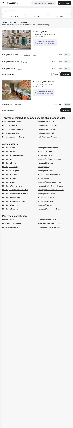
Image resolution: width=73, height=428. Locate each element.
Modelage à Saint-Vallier (46, 197)
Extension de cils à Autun (11, 223)
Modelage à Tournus (45, 205)
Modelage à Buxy (8, 151)
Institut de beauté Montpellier (13, 129)
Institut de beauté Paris (46, 133)
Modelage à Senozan (45, 201)
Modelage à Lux (43, 178)
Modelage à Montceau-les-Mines (49, 182)
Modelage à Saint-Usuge (11, 197)
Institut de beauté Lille (46, 122)
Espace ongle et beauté (43, 81)
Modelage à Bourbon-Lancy (48, 148)
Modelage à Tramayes (10, 209)
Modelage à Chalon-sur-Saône (13, 155)
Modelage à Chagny (45, 151)
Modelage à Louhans (9, 178)
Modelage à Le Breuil (45, 171)
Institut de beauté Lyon (10, 125)
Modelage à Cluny (8, 159)
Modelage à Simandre (10, 205)
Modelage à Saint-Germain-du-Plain (51, 190)
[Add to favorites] (28, 32)
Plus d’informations (8, 74)
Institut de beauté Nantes (47, 129)
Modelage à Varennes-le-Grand (49, 209)
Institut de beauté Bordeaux (12, 122)
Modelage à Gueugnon (10, 171)
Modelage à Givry (44, 167)
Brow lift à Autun (8, 220)
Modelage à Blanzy (9, 148)
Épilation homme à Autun (47, 220)
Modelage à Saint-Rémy (46, 194)
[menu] (3, 3)
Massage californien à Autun (12, 227)
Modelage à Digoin (9, 163)
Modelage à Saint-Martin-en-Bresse (15, 194)
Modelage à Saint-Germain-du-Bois (15, 190)
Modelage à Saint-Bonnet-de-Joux (50, 186)
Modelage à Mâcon (9, 182)
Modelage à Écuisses (45, 163)
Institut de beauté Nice (10, 133)
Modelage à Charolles (45, 155)
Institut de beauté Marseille (47, 125)
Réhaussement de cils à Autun (49, 227)
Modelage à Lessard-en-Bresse (49, 174)
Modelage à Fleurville (9, 167)
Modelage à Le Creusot (10, 174)
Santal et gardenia (41, 31)
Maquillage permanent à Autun (49, 223)
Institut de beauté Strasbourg (13, 137)
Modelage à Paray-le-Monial (12, 186)
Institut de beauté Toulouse (48, 137)
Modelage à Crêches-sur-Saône (49, 159)
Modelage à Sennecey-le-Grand (13, 201)
